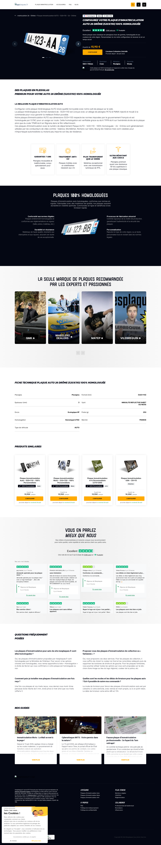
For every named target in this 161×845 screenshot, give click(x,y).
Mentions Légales (120, 793)
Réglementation (120, 797)
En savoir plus (109, 70)
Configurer (92, 52)
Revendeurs (119, 808)
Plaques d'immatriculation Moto (90, 795)
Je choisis (13, 841)
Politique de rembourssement (89, 808)
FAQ (81, 805)
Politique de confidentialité (88, 810)
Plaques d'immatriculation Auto (90, 793)
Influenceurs (119, 810)
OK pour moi (36, 841)
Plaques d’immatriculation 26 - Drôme (21, 16)
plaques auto (32, 795)
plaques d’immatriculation (22, 791)
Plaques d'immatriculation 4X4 (89, 797)
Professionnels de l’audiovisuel (124, 805)
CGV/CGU (118, 795)
